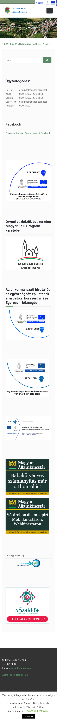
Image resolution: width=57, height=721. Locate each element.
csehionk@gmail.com (20, 668)
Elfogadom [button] (28, 716)
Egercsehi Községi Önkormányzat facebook (28, 133)
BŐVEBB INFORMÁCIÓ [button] (37, 711)
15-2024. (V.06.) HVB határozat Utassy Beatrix (26, 44)
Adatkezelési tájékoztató (15, 675)
